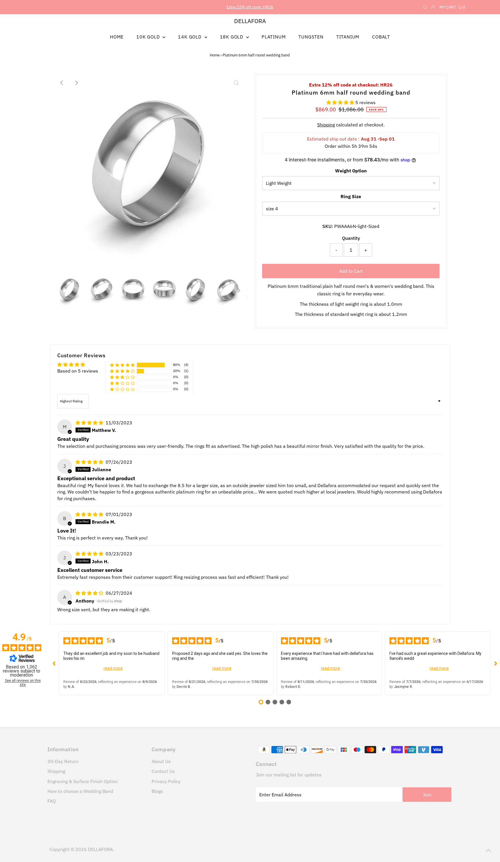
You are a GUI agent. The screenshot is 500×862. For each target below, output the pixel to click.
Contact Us (163, 771)
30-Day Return (62, 761)
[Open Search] (425, 7)
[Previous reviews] (54, 663)
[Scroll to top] (488, 850)
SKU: (327, 226)
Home (215, 55)
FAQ (51, 801)
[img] (90, 423)
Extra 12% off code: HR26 (250, 7)
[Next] (76, 82)
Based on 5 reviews (77, 371)
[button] (340, 102)
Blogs (157, 791)
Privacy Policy (166, 781)
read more (113, 668)
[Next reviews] (495, 663)
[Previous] (62, 82)
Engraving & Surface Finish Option (82, 781)
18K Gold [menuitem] (232, 37)
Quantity (351, 238)
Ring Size (351, 196)
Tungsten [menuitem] (310, 37)
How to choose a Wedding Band (80, 791)
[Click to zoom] (236, 82)
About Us (161, 761)
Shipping (326, 125)
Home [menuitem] (117, 37)
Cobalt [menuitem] (381, 37)
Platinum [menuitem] (274, 37)
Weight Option (351, 171)
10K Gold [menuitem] (148, 37)
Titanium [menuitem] (347, 37)
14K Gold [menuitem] (190, 37)
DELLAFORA (250, 21)
